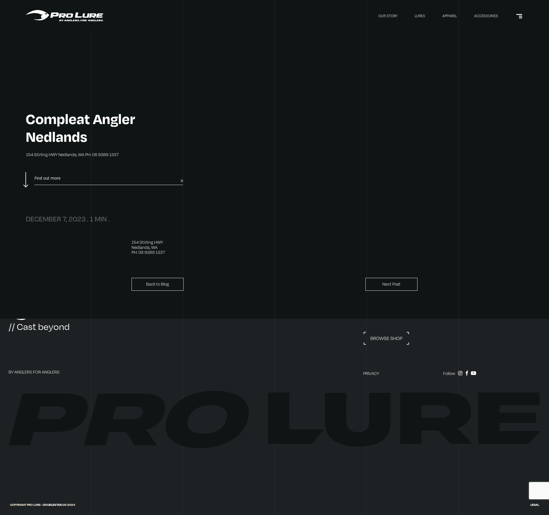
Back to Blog (157, 284)
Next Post (391, 284)
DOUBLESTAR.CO (55, 505)
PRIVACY (371, 373)
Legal (534, 505)
